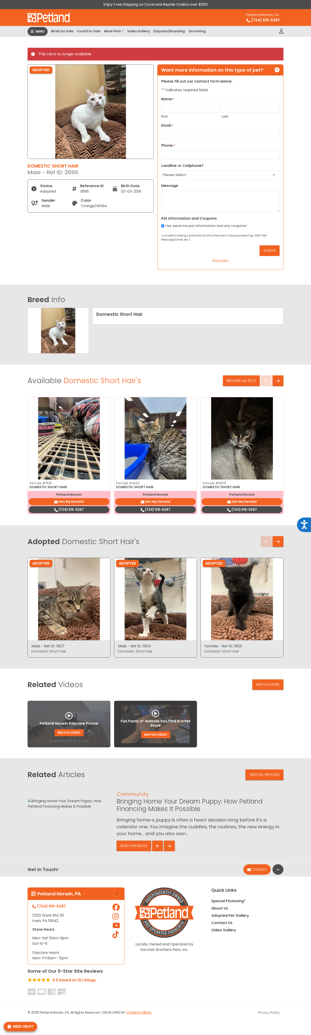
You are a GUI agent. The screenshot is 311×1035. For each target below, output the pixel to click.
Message (169, 185)
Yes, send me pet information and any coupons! (206, 225)
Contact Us (221, 922)
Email (167, 125)
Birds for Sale (62, 31)
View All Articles (264, 774)
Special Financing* (228, 901)
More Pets (112, 31)
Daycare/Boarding (169, 31)
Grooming (197, 31)
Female (41, 483)
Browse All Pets (241, 380)
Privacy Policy (269, 1012)
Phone (168, 145)
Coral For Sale (88, 31)
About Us (219, 908)
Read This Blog (133, 845)
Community (133, 794)
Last (225, 116)
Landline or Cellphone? (182, 165)
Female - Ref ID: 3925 (223, 646)
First (164, 116)
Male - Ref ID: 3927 (47, 646)
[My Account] (281, 31)
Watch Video (69, 732)
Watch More (268, 684)
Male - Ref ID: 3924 (134, 646)
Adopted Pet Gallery (230, 915)
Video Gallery (138, 31)
